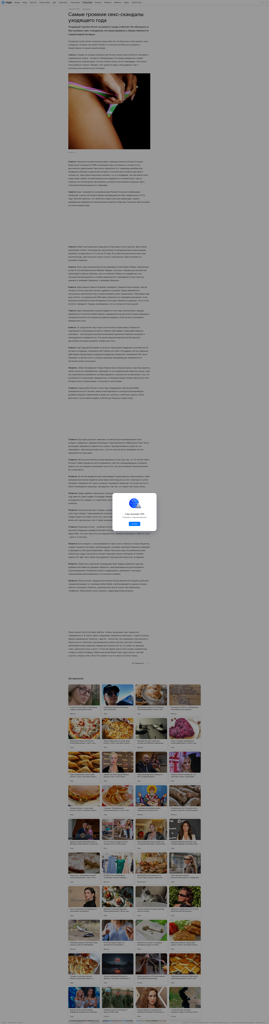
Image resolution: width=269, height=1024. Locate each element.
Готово (134, 524)
